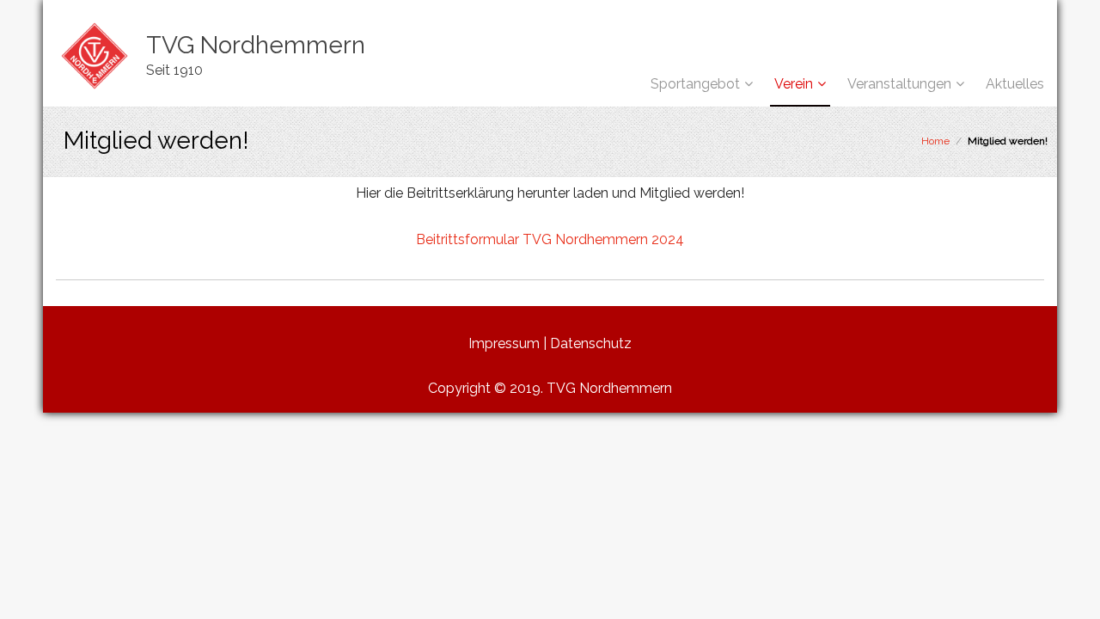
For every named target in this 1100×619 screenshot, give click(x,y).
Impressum (504, 343)
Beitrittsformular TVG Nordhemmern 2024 (550, 239)
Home (935, 141)
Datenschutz (591, 343)
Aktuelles (1015, 84)
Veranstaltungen (899, 84)
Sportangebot (695, 84)
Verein (793, 84)
